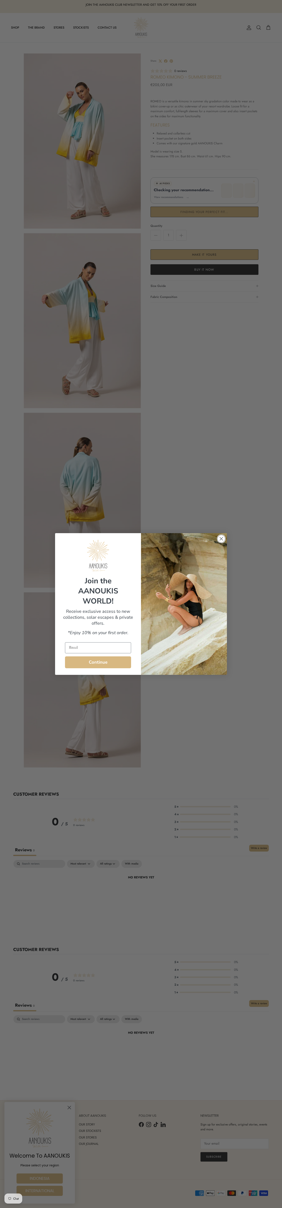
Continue (98, 662)
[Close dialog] (221, 539)
